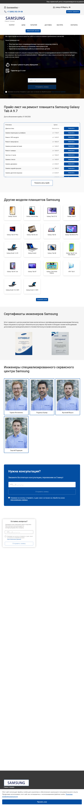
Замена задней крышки (13, 168)
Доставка (48, 25)
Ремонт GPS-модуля (12, 137)
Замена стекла (10, 159)
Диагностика (9, 128)
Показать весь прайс (42, 183)
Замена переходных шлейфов (15, 133)
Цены (23, 25)
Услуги (11, 25)
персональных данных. (58, 92)
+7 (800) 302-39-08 (15, 12)
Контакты (74, 25)
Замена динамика (11, 164)
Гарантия (33, 25)
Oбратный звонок (33, 30)
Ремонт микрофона (11, 142)
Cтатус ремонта (73, 11)
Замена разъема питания (13, 146)
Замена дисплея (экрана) (13, 173)
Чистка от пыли (10, 155)
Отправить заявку (42, 87)
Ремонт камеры (10, 150)
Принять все (42, 802)
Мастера (60, 25)
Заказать (71, 128)
